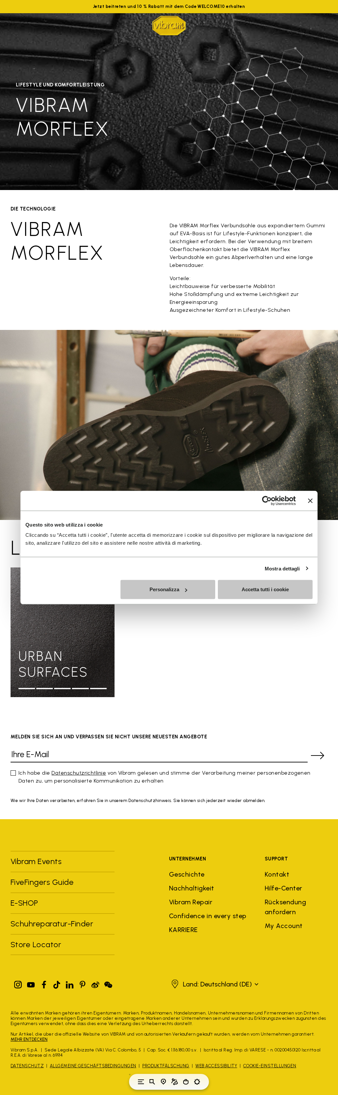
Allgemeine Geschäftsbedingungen (93, 1065)
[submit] (317, 755)
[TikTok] (57, 983)
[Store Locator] (163, 1082)
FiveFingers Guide (43, 882)
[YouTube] (31, 983)
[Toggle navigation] (141, 1082)
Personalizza (164, 589)
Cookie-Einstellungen (269, 1065)
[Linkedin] (70, 983)
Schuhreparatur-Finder (52, 923)
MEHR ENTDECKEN (29, 1039)
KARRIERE (183, 930)
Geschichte (187, 874)
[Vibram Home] (169, 25)
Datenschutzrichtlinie (78, 773)
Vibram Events (36, 861)
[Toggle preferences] (197, 1082)
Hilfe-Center (283, 888)
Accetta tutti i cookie (265, 589)
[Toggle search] (152, 1082)
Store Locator (36, 944)
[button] (214, 984)
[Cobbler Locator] (175, 1082)
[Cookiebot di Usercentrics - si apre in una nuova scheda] (267, 500)
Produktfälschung (165, 1065)
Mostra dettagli (282, 568)
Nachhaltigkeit (191, 888)
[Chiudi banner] (310, 500)
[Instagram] (18, 983)
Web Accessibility (216, 1065)
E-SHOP (24, 903)
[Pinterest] (82, 983)
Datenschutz (27, 1065)
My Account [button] (284, 926)
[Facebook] (44, 983)
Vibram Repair (190, 902)
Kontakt (277, 874)
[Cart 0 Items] (186, 1082)
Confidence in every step (208, 916)
